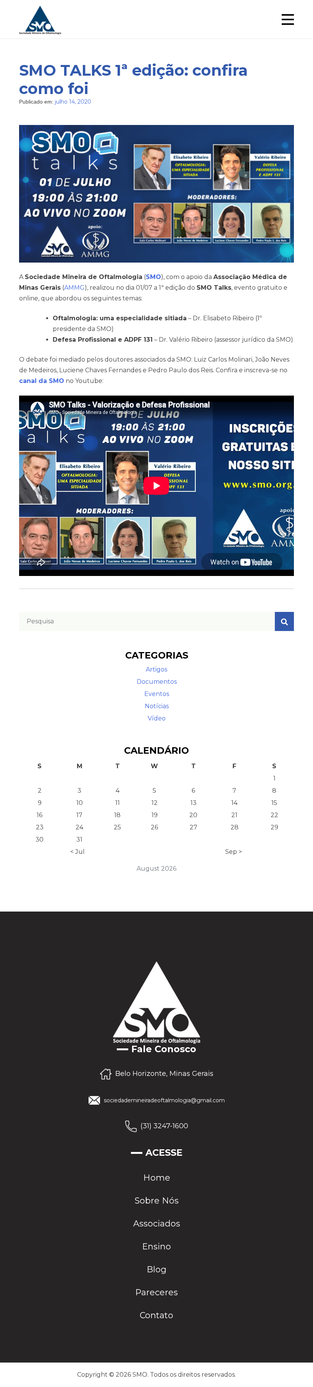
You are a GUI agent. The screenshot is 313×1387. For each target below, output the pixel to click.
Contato (156, 1315)
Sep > (233, 851)
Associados (156, 1223)
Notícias (157, 706)
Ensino (156, 1246)
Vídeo (157, 718)
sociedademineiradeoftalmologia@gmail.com (164, 1100)
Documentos (157, 681)
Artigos (156, 669)
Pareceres (156, 1292)
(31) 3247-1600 (164, 1125)
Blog (156, 1269)
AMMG (74, 287)
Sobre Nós (157, 1201)
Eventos (156, 694)
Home (156, 1178)
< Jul (77, 851)
